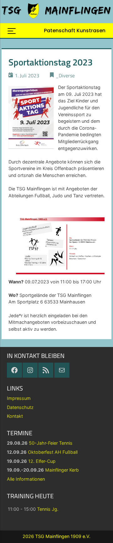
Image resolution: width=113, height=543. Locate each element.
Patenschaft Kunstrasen (74, 30)
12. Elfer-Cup (42, 461)
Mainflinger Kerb (62, 470)
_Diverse (65, 75)
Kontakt (15, 416)
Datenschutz (20, 407)
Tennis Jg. (47, 509)
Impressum (19, 398)
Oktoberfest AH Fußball (53, 452)
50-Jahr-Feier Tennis (51, 443)
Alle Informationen (26, 479)
